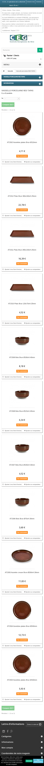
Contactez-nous (31, 1)
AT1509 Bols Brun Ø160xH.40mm (22, 357)
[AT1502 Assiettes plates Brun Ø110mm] (22, 126)
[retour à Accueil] (4, 71)
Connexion (38, 1)
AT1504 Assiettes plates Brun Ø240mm (22, 626)
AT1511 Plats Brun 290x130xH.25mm (22, 250)
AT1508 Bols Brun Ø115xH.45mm (22, 411)
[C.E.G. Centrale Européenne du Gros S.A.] (22, 38)
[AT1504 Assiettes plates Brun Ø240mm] (22, 610)
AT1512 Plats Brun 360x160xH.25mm (22, 196)
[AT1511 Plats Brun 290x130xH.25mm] (22, 233)
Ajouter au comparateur (32, 162)
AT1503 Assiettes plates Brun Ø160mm (22, 680)
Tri (2, 98)
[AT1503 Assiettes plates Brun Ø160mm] (22, 664)
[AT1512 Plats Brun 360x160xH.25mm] (22, 180)
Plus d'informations (38, 761)
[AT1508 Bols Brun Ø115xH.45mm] (22, 395)
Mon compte (7, 747)
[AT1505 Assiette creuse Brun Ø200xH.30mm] (22, 556)
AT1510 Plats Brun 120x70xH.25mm (22, 304)
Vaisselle (10, 71)
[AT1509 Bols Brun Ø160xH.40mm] (22, 341)
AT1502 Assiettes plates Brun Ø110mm (22, 142)
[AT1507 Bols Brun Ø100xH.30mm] (22, 448)
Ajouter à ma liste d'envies (12, 162)
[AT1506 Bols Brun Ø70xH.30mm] (22, 502)
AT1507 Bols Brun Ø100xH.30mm (22, 465)
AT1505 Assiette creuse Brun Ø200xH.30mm (22, 572)
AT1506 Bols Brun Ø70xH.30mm (22, 519)
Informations (9, 83)
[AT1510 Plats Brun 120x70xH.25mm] (22, 287)
